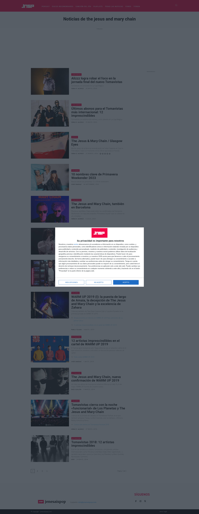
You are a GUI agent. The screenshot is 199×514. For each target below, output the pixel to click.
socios (76, 244)
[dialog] (99, 257)
